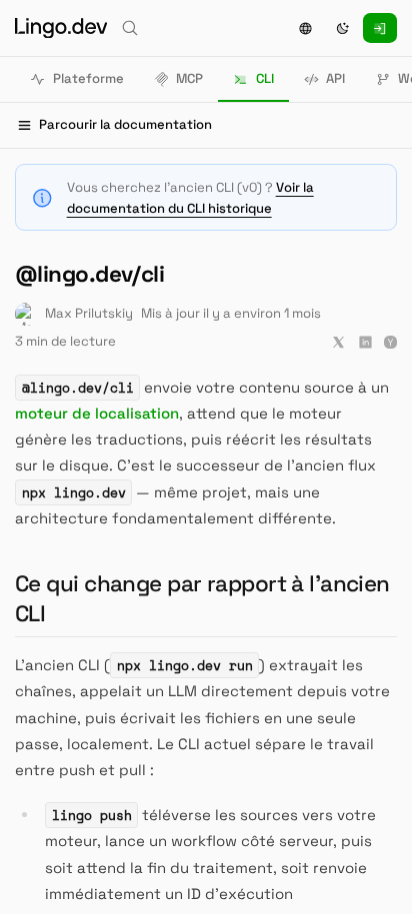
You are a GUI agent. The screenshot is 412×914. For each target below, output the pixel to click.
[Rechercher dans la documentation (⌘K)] (130, 28)
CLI (265, 78)
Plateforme (88, 78)
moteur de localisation (97, 413)
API (335, 78)
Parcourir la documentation (125, 124)
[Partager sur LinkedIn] (365, 342)
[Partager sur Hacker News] (390, 342)
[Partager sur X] (338, 342)
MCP (189, 78)
